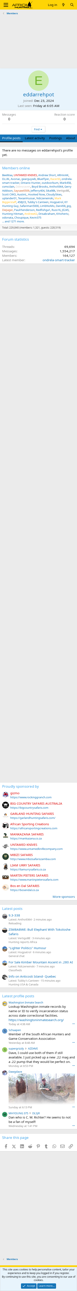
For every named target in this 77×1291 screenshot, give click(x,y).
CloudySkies (54, 194)
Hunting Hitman (12, 214)
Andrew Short (47, 175)
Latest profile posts (18, 996)
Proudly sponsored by (20, 786)
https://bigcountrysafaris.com (29, 808)
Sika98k (50, 190)
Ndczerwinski (44, 198)
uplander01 (9, 198)
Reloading (15, 923)
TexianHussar (26, 198)
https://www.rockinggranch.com (31, 797)
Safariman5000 (29, 206)
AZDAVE (33, 1048)
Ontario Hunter (30, 183)
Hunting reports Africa (23, 942)
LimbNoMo (47, 206)
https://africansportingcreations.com (33, 828)
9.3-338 (14, 915)
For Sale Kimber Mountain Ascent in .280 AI (41, 962)
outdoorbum (50, 183)
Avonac (15, 179)
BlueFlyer (43, 179)
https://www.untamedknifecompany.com (36, 849)
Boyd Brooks (40, 186)
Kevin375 (35, 217)
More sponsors (64, 896)
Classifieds (15, 970)
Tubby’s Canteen (38, 202)
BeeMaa (7, 175)
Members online (16, 168)
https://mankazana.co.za (26, 838)
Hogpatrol (56, 202)
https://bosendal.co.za (24, 890)
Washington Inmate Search (26, 1002)
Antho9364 (56, 186)
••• (73, 1023)
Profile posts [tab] (11, 138)
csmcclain (8, 186)
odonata (7, 217)
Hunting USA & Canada (23, 984)
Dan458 (60, 206)
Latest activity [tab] (35, 138)
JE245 (65, 210)
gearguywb (28, 179)
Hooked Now (36, 194)
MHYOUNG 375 (18, 1113)
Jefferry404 (37, 190)
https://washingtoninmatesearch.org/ (36, 1020)
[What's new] (63, 5)
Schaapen (15, 1030)
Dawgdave (15, 1071)
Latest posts (12, 908)
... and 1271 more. (13, 221)
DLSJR (36, 1113)
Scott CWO (9, 194)
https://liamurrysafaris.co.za (28, 869)
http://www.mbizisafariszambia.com (33, 859)
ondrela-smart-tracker (59, 260)
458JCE (22, 202)
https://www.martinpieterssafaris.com (34, 879)
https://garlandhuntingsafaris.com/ (32, 818)
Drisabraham (46, 214)
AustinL (22, 194)
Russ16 (56, 210)
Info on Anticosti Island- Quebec (32, 976)
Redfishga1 (43, 210)
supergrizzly (16, 1048)
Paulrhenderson (24, 210)
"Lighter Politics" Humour (27, 948)
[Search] (72, 5)
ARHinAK (62, 175)
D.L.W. (5, 179)
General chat (17, 956)
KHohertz (62, 214)
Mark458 (65, 183)
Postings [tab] (55, 138)
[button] (6, 5)
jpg (69, 206)
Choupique (21, 217)
